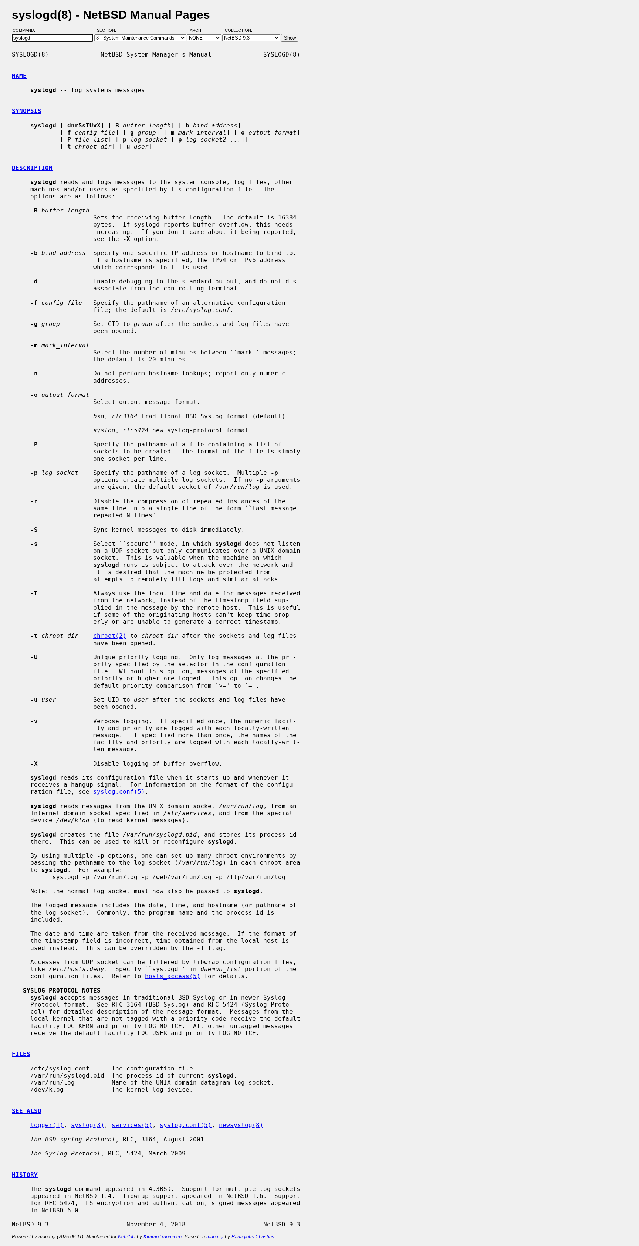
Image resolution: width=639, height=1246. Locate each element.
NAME (19, 75)
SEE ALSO (26, 1110)
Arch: (199, 30)
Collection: (238, 30)
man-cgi (214, 1236)
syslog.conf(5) (119, 791)
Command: (26, 30)
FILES (21, 1054)
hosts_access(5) (172, 976)
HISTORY (25, 1174)
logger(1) (47, 1124)
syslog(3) (87, 1124)
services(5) (132, 1124)
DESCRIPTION (32, 167)
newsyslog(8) (241, 1124)
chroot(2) (109, 635)
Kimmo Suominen (162, 1236)
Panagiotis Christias (252, 1236)
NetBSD (126, 1236)
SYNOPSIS (26, 111)
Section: (108, 30)
